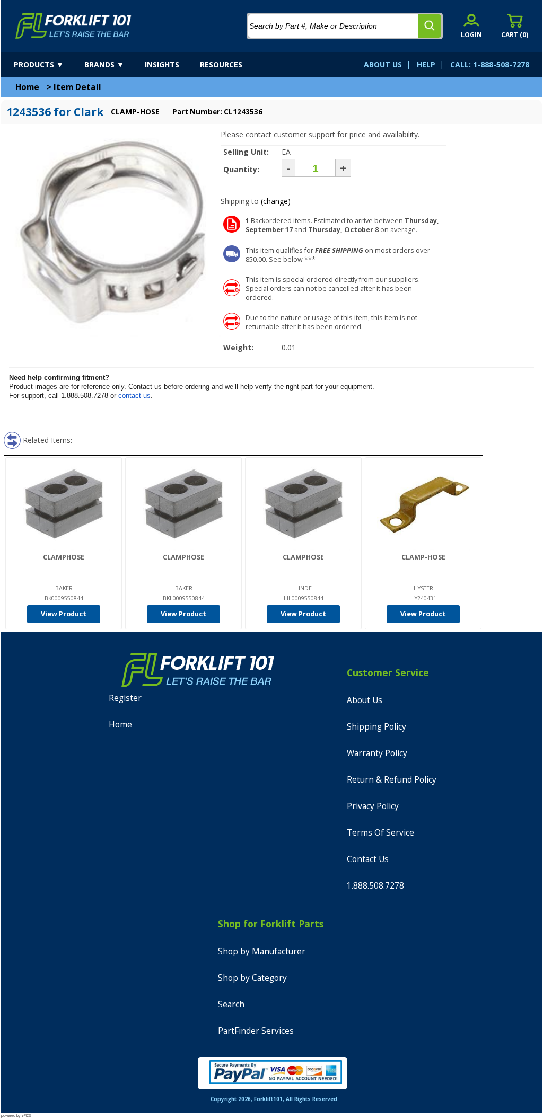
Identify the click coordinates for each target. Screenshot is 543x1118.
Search (231, 1004)
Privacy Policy (373, 806)
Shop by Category (252, 977)
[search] (429, 26)
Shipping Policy (376, 726)
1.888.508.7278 (375, 885)
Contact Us (368, 859)
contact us (134, 396)
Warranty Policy (377, 753)
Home (27, 87)
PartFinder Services (256, 1030)
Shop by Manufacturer (261, 951)
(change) (276, 201)
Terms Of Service (380, 832)
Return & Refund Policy (391, 779)
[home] (73, 26)
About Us (364, 700)
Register (125, 698)
